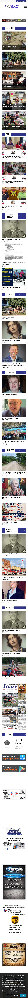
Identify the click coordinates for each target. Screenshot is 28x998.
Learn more (15, 995)
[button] (24, 734)
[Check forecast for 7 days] (7, 744)
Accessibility (22, 1)
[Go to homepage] (12, 6)
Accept (23, 995)
